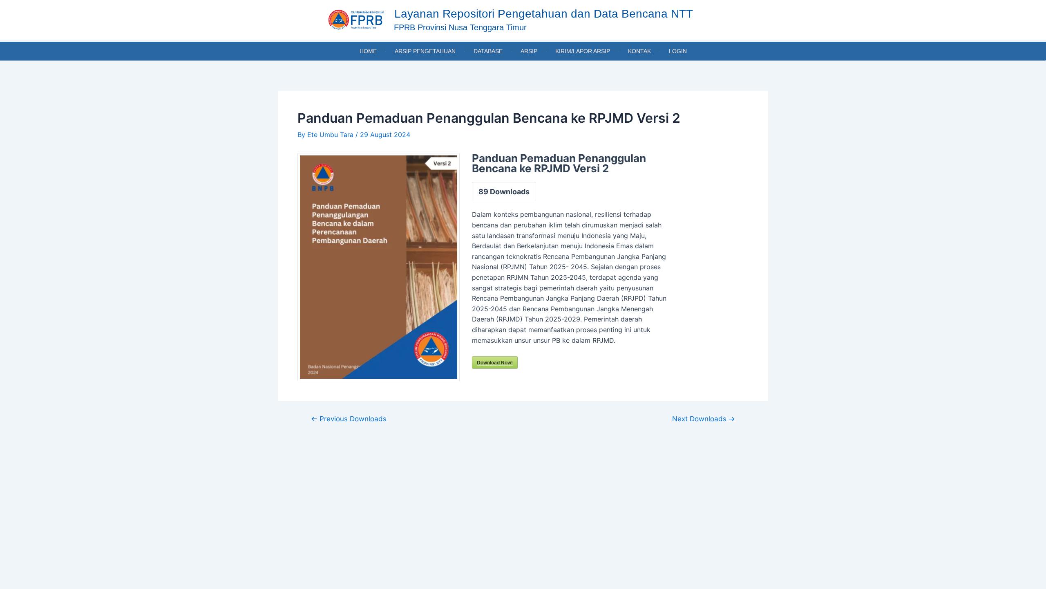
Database (488, 51)
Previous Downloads (349, 418)
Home (368, 51)
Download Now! (495, 362)
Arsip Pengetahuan (425, 51)
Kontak (639, 51)
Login (678, 51)
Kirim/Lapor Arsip (582, 51)
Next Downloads (703, 418)
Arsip (529, 51)
